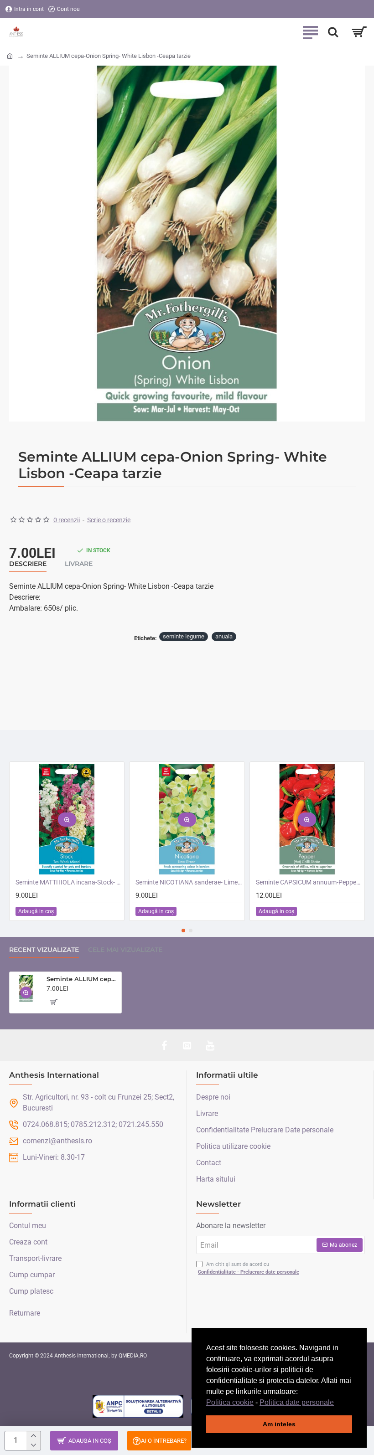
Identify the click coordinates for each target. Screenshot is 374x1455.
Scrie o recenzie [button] (108, 520)
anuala (224, 636)
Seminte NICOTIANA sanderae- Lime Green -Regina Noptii (188, 882)
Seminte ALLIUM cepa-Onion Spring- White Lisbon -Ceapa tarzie (82, 978)
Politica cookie (230, 1402)
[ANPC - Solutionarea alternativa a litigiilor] (138, 1406)
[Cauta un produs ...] (333, 32)
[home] (10, 55)
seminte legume (183, 636)
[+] (33, 1436)
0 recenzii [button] (66, 520)
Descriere (28, 564)
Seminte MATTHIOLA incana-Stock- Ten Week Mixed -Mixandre (69, 882)
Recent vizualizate (44, 950)
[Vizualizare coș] (359, 32)
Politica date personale (297, 1402)
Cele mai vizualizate (125, 950)
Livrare (79, 564)
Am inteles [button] (279, 1424)
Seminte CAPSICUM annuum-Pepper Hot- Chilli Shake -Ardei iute (309, 882)
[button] (337, 1403)
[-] (33, 1445)
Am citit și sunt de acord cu (248, 1268)
